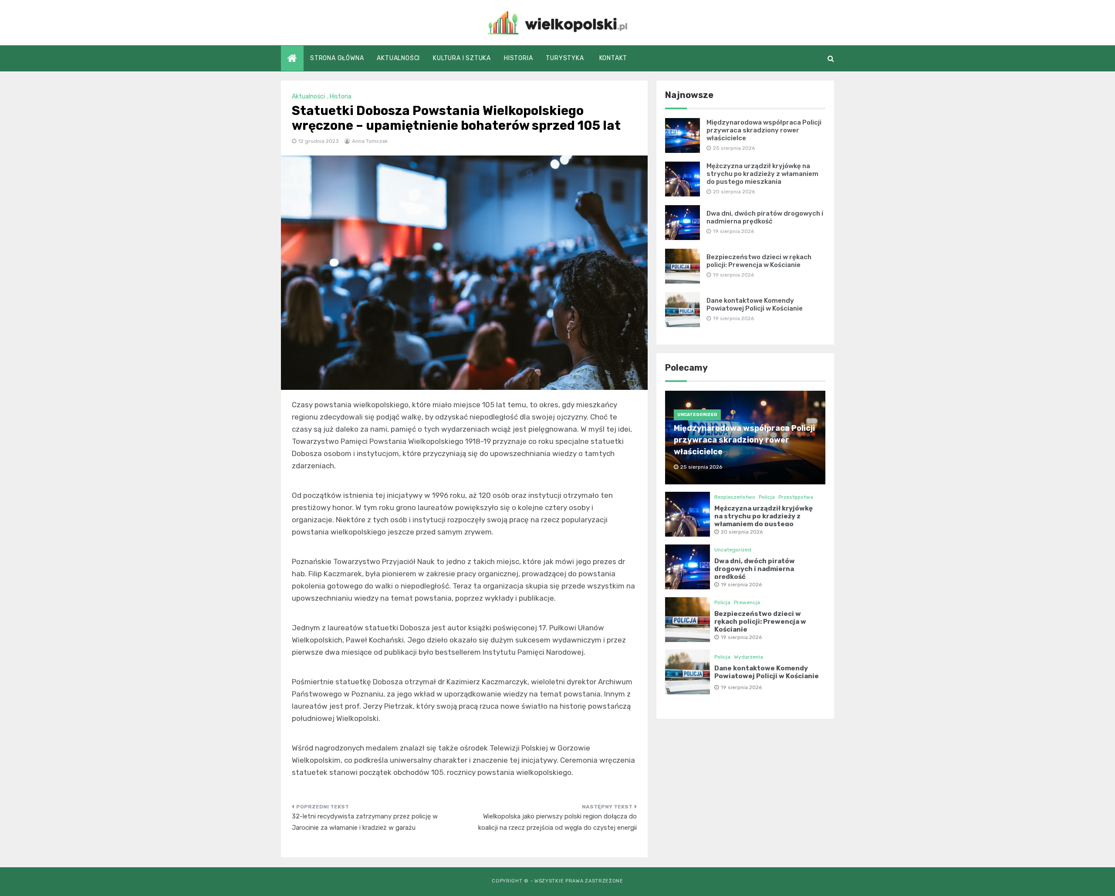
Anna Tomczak (370, 141)
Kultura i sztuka (462, 58)
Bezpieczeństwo (734, 497)
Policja (767, 497)
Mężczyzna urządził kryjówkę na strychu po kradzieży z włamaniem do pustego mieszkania (762, 174)
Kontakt (613, 58)
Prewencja (747, 602)
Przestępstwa (795, 497)
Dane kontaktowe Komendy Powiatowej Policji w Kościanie (754, 304)
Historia (518, 58)
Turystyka (565, 58)
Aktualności (398, 58)
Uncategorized (697, 414)
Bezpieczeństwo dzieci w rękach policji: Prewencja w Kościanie (758, 261)
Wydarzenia (748, 657)
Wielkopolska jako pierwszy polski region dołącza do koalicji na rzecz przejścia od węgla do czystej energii (557, 822)
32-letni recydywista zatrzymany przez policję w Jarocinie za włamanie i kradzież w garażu (365, 822)
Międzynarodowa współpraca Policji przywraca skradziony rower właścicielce (763, 130)
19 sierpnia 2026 (741, 585)
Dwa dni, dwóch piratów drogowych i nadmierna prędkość (764, 217)
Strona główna (337, 58)
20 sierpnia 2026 (742, 532)
